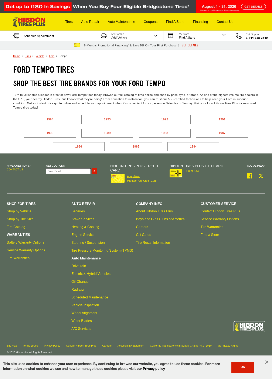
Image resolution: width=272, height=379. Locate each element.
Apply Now (133, 176)
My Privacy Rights (228, 345)
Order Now (192, 171)
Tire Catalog (16, 227)
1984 (193, 146)
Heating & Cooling (85, 227)
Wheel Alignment (84, 313)
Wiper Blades (81, 321)
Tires (28, 56)
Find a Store (210, 235)
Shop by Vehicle (19, 211)
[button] (69, 22)
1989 (107, 133)
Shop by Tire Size (20, 219)
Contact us (15, 169)
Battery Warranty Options (25, 242)
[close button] (267, 362)
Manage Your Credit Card (142, 180)
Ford (51, 56)
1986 (78, 146)
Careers (142, 227)
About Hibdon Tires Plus (154, 211)
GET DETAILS (190, 45)
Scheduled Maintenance (89, 297)
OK (243, 367)
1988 (164, 133)
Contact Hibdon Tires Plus (220, 211)
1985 (136, 146)
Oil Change (80, 281)
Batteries (78, 211)
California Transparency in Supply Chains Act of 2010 (181, 345)
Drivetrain (78, 266)
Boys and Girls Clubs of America (160, 219)
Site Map (12, 345)
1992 (164, 119)
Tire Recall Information (153, 242)
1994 (50, 119)
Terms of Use (30, 345)
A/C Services (81, 328)
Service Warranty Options (26, 250)
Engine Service (83, 235)
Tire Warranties (18, 258)
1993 (107, 119)
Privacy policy (154, 369)
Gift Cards (143, 235)
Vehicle (40, 56)
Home (16, 56)
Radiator (77, 289)
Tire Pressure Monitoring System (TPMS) (102, 250)
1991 (222, 119)
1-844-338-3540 (257, 37)
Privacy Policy (52, 345)
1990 (50, 133)
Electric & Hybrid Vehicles (90, 274)
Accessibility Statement (131, 345)
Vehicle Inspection (85, 305)
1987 (222, 133)
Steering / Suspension (88, 242)
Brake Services (82, 219)
